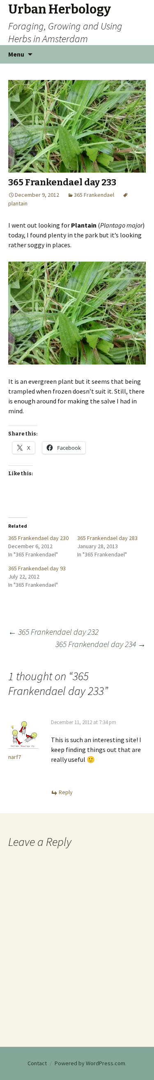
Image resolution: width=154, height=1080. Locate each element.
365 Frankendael (94, 194)
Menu (16, 54)
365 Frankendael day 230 (38, 538)
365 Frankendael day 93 (37, 568)
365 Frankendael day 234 (100, 644)
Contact (37, 1063)
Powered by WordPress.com (90, 1063)
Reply (66, 792)
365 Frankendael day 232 (53, 632)
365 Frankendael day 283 (107, 538)
